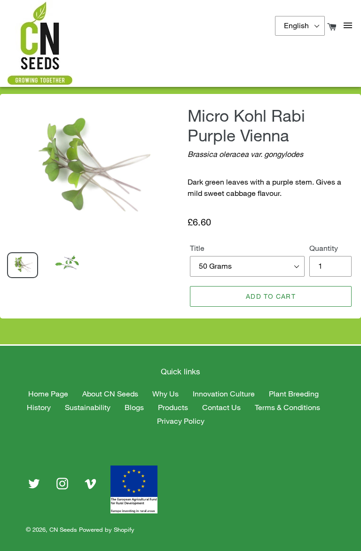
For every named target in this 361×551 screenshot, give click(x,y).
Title (197, 248)
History (39, 407)
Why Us (165, 393)
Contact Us (221, 407)
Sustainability (87, 407)
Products (173, 407)
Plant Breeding (294, 393)
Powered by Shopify (106, 529)
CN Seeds (63, 529)
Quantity (323, 248)
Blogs (134, 407)
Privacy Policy (180, 421)
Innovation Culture (224, 393)
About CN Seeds (110, 393)
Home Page (48, 393)
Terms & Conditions (287, 407)
